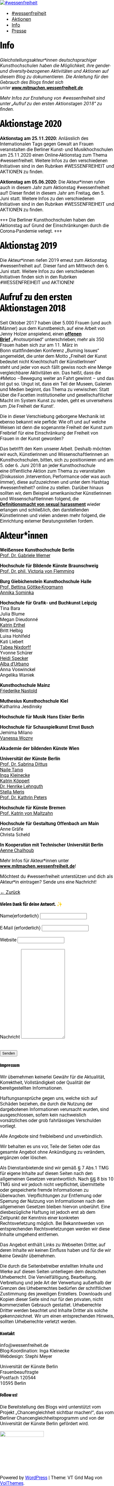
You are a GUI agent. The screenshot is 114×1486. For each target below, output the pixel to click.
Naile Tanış (11, 770)
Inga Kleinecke (15, 775)
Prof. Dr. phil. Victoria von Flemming (37, 571)
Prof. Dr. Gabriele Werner (25, 555)
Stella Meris (12, 792)
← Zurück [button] (10, 892)
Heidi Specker (14, 658)
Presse (19, 31)
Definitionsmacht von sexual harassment (43, 504)
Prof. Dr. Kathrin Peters (23, 797)
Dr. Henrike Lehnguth (21, 786)
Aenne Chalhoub (17, 850)
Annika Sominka (17, 592)
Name (19, 916)
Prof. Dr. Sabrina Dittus (23, 764)
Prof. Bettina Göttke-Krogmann (31, 587)
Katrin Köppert (15, 781)
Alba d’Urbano (14, 664)
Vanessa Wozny (16, 738)
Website (8, 940)
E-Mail (20, 928)
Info (16, 25)
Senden (8, 1053)
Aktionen (21, 19)
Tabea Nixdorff (15, 647)
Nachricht (10, 1037)
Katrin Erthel (12, 625)
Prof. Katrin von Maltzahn (26, 813)
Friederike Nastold (18, 691)
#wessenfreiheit (29, 13)
